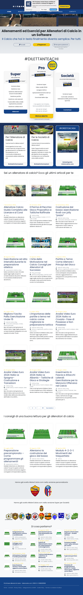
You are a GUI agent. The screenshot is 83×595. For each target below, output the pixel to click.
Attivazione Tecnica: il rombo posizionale (19, 556)
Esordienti (78, 560)
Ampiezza (60, 390)
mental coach (48, 274)
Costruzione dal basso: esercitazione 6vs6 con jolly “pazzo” (67, 211)
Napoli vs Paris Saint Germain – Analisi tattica (71, 533)
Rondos (21, 324)
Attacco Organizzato (63, 269)
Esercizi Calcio (62, 218)
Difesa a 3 (27, 549)
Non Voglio (44, 9)
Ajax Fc (42, 539)
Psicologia (38, 273)
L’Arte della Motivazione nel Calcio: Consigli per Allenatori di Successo (40, 265)
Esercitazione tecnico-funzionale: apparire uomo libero (19, 566)
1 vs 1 (16, 549)
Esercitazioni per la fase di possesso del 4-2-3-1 (45, 533)
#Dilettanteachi (24, 12)
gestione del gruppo (37, 274)
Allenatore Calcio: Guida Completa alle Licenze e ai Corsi (15, 210)
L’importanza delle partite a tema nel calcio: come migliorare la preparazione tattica (41, 319)
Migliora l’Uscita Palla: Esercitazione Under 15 (14, 316)
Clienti (49, 12)
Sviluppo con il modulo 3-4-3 (17, 544)
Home (9, 12)
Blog (38, 12)
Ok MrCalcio (53, 9)
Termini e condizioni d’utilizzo (53, 587)
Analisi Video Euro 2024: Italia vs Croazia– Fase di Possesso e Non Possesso (66, 319)
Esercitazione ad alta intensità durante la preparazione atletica (15, 263)
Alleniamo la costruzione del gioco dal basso (39, 453)
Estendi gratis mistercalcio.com (67, 163)
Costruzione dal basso (64, 220)
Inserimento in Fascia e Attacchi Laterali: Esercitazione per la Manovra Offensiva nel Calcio (66, 379)
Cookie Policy (40, 587)
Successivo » (50, 408)
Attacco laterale (68, 390)
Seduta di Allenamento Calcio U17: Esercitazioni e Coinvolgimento (45, 544)
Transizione (74, 220)
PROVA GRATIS (41, 116)
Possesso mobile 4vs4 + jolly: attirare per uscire (71, 544)
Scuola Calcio (44, 549)
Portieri (69, 558)
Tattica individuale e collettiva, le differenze (45, 555)
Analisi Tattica (62, 329)
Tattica (34, 215)
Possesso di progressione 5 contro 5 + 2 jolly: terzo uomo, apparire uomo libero (71, 568)
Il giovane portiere (70, 556)
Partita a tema (74, 269)
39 (43, 408)
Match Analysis (36, 217)
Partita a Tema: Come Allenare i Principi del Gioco (65, 262)
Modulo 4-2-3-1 (45, 217)
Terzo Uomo (33, 331)
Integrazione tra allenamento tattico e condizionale (19, 533)
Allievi (68, 549)
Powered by (28, 9)
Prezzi (60, 12)
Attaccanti (21, 549)
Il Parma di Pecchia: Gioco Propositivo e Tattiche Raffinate (41, 210)
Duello (45, 561)
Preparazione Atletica (12, 270)
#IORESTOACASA (67, 128)
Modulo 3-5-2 (79, 539)
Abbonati (15, 112)
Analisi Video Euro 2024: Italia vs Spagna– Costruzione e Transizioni (14, 378)
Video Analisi (33, 219)
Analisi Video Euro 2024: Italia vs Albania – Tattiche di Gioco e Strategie (41, 376)
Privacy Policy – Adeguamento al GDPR (25, 587)
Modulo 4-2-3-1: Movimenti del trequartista (65, 453)
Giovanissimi (73, 549)
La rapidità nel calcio (45, 567)
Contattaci (67, 110)
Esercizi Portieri (71, 560)
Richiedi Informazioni (15, 164)
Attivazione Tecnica (20, 560)
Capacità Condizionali (21, 539)
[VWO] (32, 9)
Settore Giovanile (8, 325)
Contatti (72, 12)
